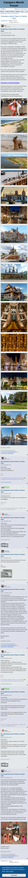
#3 (1, 493)
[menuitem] (4, 9)
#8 (1, 695)
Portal (7, 11)
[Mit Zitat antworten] (24, 26)
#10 (1, 777)
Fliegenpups (6, 551)
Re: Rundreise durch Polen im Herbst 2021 (13, 462)
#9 (1, 737)
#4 (1, 521)
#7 (1, 658)
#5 (1, 557)
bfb (5, 458)
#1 (1, 33)
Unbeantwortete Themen (5, 13)
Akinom (6, 514)
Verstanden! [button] (14, 875)
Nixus (5, 25)
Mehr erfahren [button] (10, 871)
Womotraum (6, 486)
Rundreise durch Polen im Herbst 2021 (14, 17)
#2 (1, 465)
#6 (1, 592)
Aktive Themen (15, 13)
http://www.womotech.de (6, 482)
